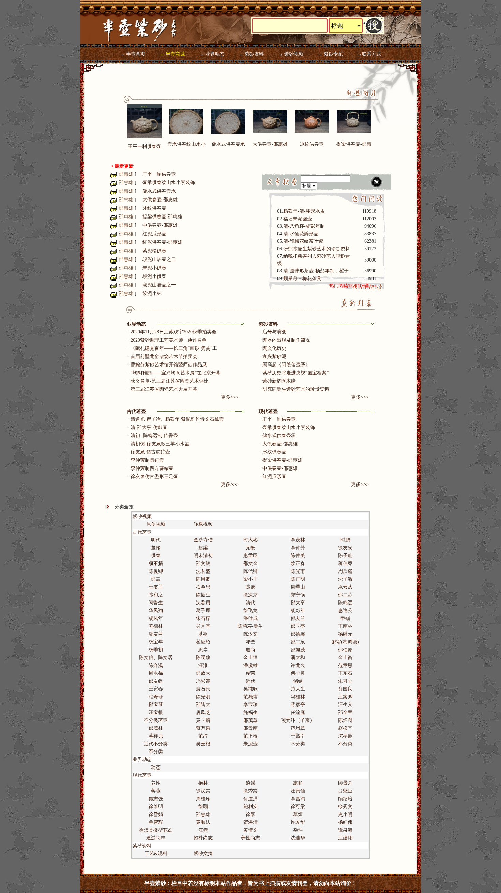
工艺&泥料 (156, 853)
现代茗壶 (268, 411)
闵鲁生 (156, 602)
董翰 (156, 547)
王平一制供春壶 (144, 146)
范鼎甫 (250, 696)
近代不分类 (156, 743)
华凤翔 (156, 610)
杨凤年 (156, 618)
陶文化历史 (274, 348)
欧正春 (298, 563)
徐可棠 (298, 806)
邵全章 (345, 712)
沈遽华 (298, 837)
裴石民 (203, 688)
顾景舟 (345, 783)
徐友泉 (345, 547)
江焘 (203, 830)
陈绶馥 (203, 657)
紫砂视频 (142, 516)
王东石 (345, 673)
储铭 (298, 681)
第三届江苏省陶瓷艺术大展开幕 (164, 389)
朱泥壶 (250, 743)
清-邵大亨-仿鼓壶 (149, 427)
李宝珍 (250, 704)
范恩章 (298, 728)
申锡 (345, 618)
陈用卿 (203, 579)
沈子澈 (345, 579)
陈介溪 (156, 665)
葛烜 (298, 814)
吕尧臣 (345, 790)
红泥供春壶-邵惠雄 (162, 242)
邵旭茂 (298, 649)
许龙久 (298, 665)
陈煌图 (345, 720)
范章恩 (345, 665)
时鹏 (345, 539)
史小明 (345, 814)
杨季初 (156, 649)
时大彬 (250, 539)
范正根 (250, 736)
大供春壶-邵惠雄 (270, 144)
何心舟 (298, 673)
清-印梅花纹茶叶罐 (303, 241)
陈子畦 (345, 555)
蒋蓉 (156, 790)
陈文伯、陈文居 (155, 657)
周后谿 (345, 571)
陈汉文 (250, 634)
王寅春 (156, 688)
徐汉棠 (203, 790)
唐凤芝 (203, 712)
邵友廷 (156, 681)
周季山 (298, 587)
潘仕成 (250, 618)
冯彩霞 (203, 681)
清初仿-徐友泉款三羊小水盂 (160, 443)
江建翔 (345, 837)
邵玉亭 (298, 626)
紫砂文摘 (203, 853)
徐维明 (156, 806)
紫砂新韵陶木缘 (279, 381)
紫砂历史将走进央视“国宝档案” (295, 372)
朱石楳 (203, 618)
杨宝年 (156, 641)
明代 (156, 539)
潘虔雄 (250, 665)
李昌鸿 (298, 798)
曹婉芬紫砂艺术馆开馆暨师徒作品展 (169, 364)
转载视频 (203, 524)
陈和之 (156, 594)
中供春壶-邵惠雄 (160, 225)
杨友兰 (156, 634)
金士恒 (250, 657)
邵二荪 (345, 594)
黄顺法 (203, 822)
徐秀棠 (250, 790)
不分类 (298, 743)
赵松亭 (345, 728)
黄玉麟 (203, 720)
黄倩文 (250, 830)
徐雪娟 (156, 814)
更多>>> (230, 397)
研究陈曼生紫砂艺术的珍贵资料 (316, 248)
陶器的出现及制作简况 (286, 340)
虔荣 (250, 673)
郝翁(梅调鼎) (345, 641)
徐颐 (203, 806)
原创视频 (155, 524)
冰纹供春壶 (312, 144)
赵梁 (203, 547)
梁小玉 (250, 579)
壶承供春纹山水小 (186, 144)
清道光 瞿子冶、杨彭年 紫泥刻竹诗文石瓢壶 (177, 419)
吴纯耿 (250, 688)
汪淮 (203, 665)
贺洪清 (250, 822)
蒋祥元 (156, 736)
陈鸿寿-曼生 (250, 626)
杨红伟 (345, 822)
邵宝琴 (156, 704)
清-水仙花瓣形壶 (300, 233)
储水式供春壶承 (228, 144)
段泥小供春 (154, 276)
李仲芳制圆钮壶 (147, 460)
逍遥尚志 (155, 837)
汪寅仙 (298, 790)
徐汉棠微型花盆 (155, 830)
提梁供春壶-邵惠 (353, 144)
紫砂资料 (268, 324)
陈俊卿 (156, 571)
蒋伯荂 (345, 563)
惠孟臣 (250, 555)
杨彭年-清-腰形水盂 (304, 211)
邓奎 (250, 641)
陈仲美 (298, 555)
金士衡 (345, 657)
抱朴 (203, 783)
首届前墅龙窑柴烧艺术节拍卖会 (164, 356)
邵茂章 (250, 720)
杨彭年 (298, 610)
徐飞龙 (250, 610)
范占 (203, 736)
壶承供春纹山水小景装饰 (168, 182)
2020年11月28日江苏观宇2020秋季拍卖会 (173, 331)
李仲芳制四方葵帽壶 (152, 468)
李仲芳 (298, 547)
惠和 (298, 783)
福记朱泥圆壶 (297, 218)
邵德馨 (298, 634)
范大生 (298, 688)
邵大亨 (298, 602)
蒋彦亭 (298, 704)
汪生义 (345, 704)
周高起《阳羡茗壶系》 (286, 364)
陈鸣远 (345, 602)
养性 (156, 783)
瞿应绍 (203, 641)
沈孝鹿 (345, 736)
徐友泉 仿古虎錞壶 (150, 452)
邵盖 (156, 579)
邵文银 (203, 563)
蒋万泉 (203, 728)
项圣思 (203, 587)
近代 (250, 681)
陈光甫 (298, 571)
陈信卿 (250, 571)
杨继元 (345, 634)
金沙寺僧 (203, 539)
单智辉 (156, 822)
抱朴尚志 (203, 837)
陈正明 (298, 579)
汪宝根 (156, 712)
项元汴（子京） (298, 720)
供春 (156, 555)
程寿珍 (156, 696)
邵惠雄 (203, 814)
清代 (250, 602)
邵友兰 (298, 618)
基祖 (203, 634)
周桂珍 (203, 798)
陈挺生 (203, 594)
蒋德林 (156, 626)
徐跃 (250, 814)
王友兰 (156, 587)
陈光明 (203, 696)
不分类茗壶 (156, 720)
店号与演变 (274, 331)
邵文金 (250, 563)
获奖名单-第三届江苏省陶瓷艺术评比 (170, 381)
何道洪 (250, 798)
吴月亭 (203, 626)
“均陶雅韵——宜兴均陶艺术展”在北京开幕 (176, 372)
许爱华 (298, 822)
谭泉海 (345, 830)
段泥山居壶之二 (159, 259)
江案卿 (345, 696)
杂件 (298, 830)
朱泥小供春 (154, 267)
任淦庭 (298, 712)
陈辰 (250, 587)
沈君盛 (203, 571)
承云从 (345, 587)
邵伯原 (345, 649)
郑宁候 (298, 594)
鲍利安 (250, 806)
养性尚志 (250, 837)
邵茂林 (156, 728)
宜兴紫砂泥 (274, 356)
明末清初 (203, 555)
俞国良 (345, 688)
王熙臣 (298, 736)
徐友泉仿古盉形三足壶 (154, 476)
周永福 (156, 673)
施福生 (250, 712)
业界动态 (136, 324)
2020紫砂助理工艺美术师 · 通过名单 (169, 340)
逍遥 (250, 783)
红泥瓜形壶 (154, 233)
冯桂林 (298, 696)
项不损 (156, 563)
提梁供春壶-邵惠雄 (162, 216)
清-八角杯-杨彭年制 (304, 226)
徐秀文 (345, 806)
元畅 (250, 547)
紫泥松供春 (154, 250)
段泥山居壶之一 (159, 284)
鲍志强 (156, 798)
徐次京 (250, 594)
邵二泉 (298, 641)
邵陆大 (203, 704)
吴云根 (203, 743)
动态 (156, 767)
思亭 (203, 649)
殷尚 (250, 649)
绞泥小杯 (152, 293)
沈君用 (203, 602)
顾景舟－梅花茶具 (302, 278)
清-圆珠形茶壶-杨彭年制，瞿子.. (317, 270)
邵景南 (250, 728)
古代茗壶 (136, 411)
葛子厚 (203, 610)
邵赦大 (203, 673)
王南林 (345, 626)
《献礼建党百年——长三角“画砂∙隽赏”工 (174, 348)
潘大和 (298, 657)
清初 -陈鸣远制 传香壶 (154, 435)
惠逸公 (345, 610)
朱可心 (345, 681)
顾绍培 (345, 798)
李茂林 (298, 539)
